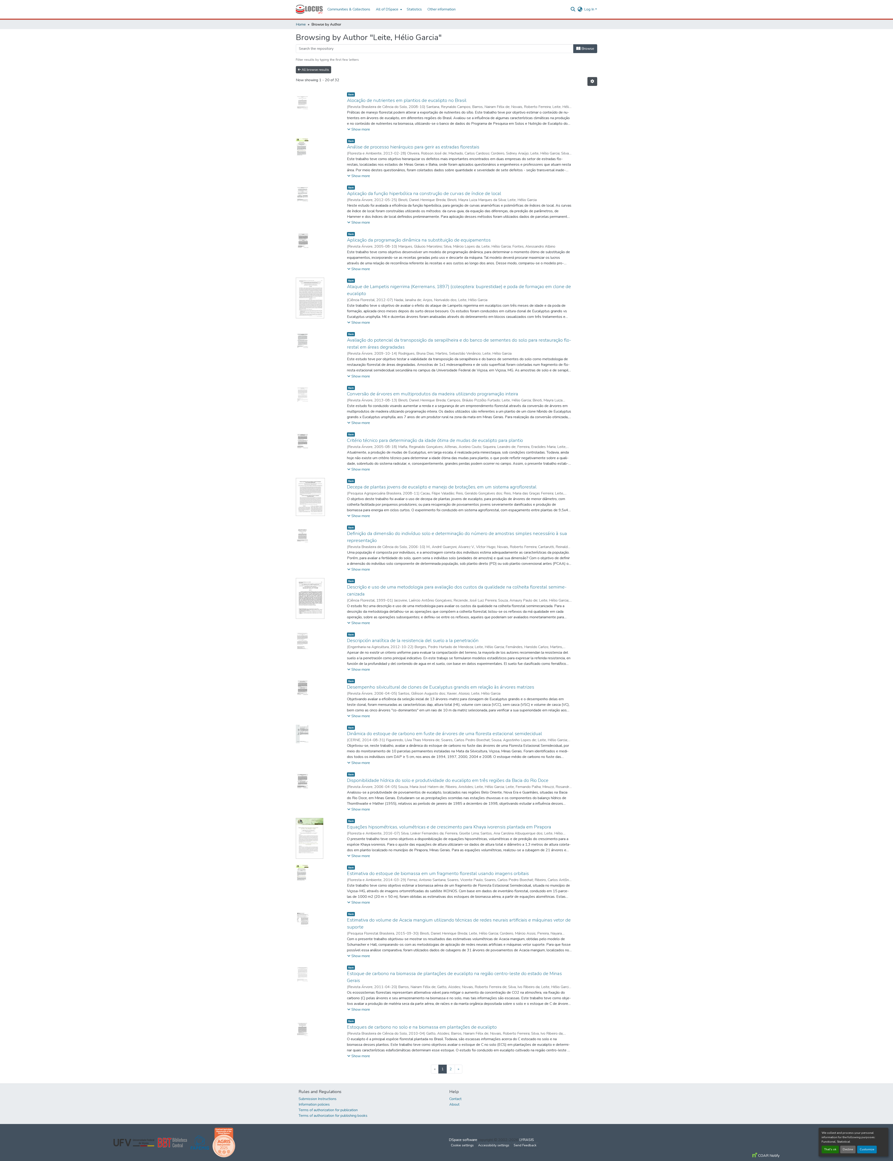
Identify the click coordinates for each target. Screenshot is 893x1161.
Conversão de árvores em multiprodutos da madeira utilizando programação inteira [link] (432, 394)
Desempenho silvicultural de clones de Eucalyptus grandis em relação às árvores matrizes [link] (440, 687)
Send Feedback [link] (525, 1145)
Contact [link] (455, 1098)
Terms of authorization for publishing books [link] (333, 1115)
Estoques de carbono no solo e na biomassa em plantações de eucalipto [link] (422, 1027)
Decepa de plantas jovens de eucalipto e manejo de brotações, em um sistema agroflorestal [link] (441, 487)
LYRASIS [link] (526, 1139)
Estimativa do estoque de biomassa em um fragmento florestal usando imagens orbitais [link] (438, 873)
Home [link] (301, 24)
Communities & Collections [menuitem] (348, 9)
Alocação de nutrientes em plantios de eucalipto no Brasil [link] (406, 100)
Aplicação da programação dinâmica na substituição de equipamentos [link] (419, 240)
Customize (867, 1149)
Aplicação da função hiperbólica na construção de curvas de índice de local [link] (424, 193)
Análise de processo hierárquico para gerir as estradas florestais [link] (413, 147)
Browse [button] (587, 48)
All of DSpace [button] (387, 9)
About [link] (454, 1104)
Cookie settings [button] (462, 1145)
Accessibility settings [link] (493, 1145)
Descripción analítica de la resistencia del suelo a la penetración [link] (413, 640)
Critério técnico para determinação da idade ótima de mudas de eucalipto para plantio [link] (435, 440)
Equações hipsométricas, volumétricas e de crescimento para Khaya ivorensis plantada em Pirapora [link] (449, 827)
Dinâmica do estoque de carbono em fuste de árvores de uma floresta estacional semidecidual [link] (444, 733)
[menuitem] (388, 9)
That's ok (830, 1149)
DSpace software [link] (463, 1139)
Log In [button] (589, 9)
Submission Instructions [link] (318, 1098)
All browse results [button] (315, 69)
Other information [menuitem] (441, 9)
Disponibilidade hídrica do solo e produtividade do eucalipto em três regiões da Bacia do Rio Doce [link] (447, 780)
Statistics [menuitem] (414, 9)
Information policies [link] (314, 1104)
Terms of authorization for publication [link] (328, 1110)
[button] (309, 9)
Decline (848, 1149)
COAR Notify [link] (768, 1155)
